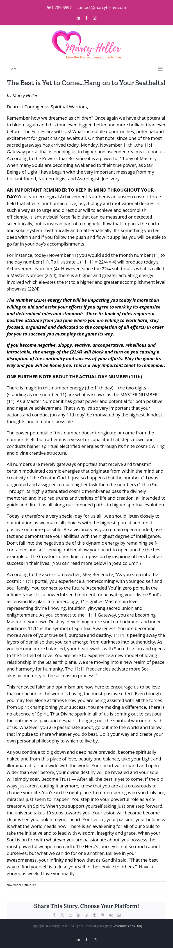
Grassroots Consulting (127, 926)
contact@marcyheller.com (101, 7)
